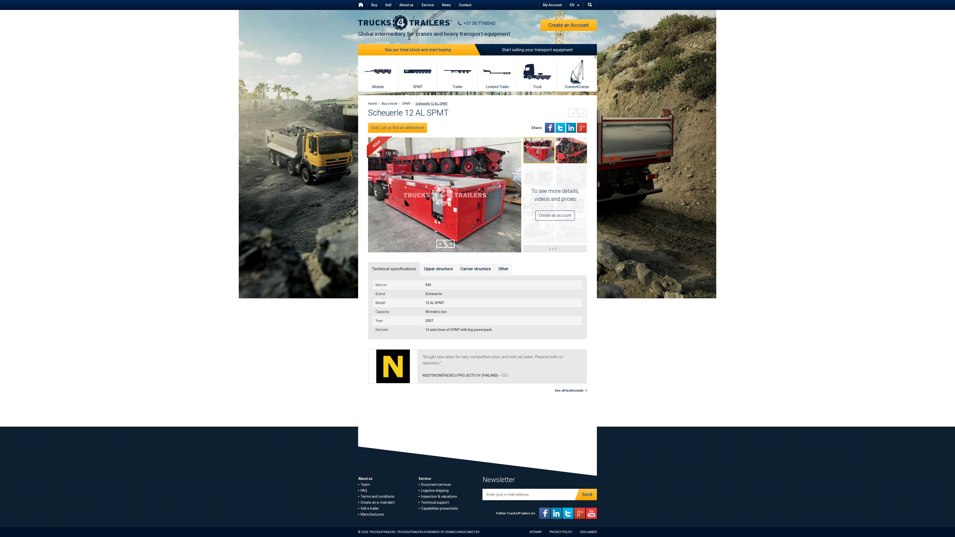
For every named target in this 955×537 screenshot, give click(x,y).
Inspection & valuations (439, 496)
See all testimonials (569, 390)
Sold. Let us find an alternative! (397, 127)
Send (587, 494)
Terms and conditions (377, 496)
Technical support (435, 502)
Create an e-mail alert (378, 502)
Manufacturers (372, 514)
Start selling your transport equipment (537, 49)
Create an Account (568, 25)
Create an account (555, 215)
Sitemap (535, 532)
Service (428, 5)
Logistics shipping (435, 490)
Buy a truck (389, 103)
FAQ (364, 490)
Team (365, 485)
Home (372, 103)
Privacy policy (560, 532)
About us (406, 5)
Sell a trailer (370, 508)
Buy (374, 5)
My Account (552, 5)
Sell (388, 5)
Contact (465, 5)
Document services (436, 485)
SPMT (406, 103)
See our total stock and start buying (418, 49)
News (446, 5)
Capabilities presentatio (439, 508)
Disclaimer (588, 532)
